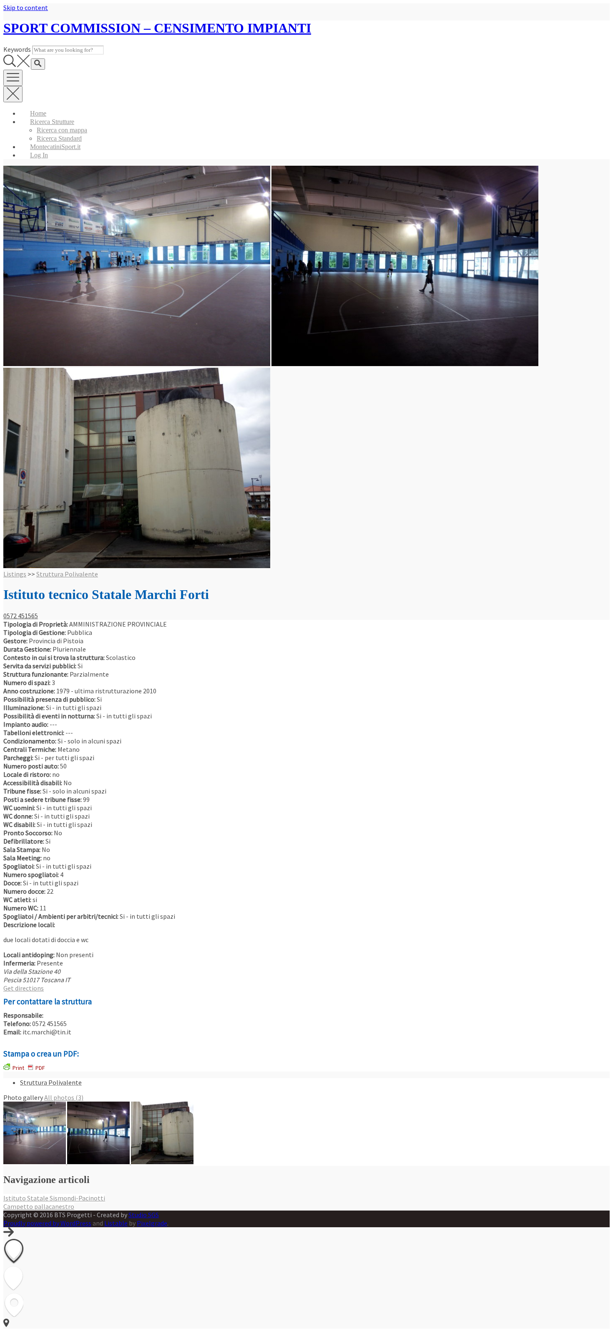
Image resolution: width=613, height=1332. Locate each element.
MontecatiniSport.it (55, 146)
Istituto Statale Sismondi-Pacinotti (54, 1198)
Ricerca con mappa (62, 130)
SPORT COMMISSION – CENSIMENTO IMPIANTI (157, 27)
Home (38, 113)
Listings (14, 574)
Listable (116, 1223)
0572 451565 (20, 616)
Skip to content (25, 7)
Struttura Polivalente (67, 574)
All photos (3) (63, 1097)
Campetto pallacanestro (38, 1206)
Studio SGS (143, 1215)
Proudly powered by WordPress (47, 1223)
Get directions (23, 988)
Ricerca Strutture (52, 121)
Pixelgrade (152, 1223)
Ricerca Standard (59, 138)
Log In (39, 155)
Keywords (17, 49)
